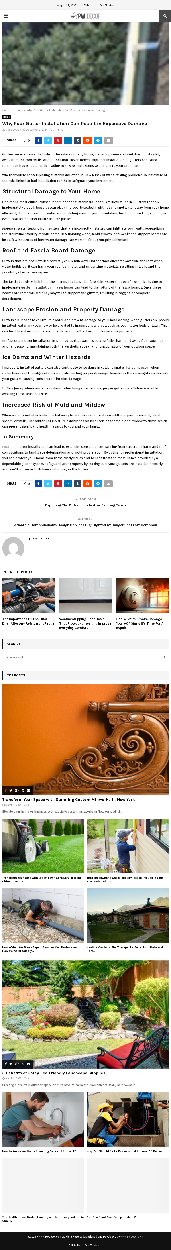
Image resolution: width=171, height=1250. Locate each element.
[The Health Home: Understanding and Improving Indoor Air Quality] (43, 1185)
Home (6, 117)
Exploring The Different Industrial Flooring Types (85, 505)
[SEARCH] (164, 657)
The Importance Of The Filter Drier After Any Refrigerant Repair (28, 621)
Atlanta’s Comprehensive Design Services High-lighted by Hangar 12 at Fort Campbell (85, 525)
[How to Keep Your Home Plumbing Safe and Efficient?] (43, 1119)
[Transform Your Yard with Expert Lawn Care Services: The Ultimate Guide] (43, 846)
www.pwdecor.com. (132, 1236)
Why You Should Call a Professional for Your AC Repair (124, 1151)
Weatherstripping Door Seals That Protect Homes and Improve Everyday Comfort (85, 623)
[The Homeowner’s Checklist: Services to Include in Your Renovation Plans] (128, 846)
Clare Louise (13, 129)
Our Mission (107, 5)
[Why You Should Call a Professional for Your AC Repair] (128, 1119)
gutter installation (32, 447)
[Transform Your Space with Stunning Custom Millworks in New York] (85, 739)
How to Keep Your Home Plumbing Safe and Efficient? (39, 1151)
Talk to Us (90, 5)
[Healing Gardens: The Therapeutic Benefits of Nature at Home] (128, 915)
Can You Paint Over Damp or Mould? (112, 1217)
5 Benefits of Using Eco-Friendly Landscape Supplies (53, 1073)
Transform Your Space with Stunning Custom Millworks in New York (68, 799)
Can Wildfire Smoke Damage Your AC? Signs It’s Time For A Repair (139, 623)
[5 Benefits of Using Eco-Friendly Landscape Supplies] (85, 1013)
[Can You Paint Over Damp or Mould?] (128, 1185)
